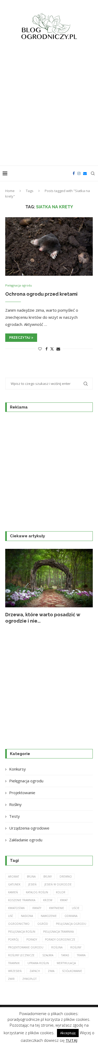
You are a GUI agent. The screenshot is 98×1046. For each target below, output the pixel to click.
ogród (42, 924)
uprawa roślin (38, 963)
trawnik (14, 963)
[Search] (92, 173)
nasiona (27, 916)
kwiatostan (16, 908)
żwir (11, 979)
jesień (32, 884)
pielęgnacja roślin (21, 931)
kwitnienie (56, 908)
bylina (31, 876)
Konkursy (17, 769)
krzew (47, 900)
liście (75, 908)
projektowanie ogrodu (25, 947)
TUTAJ (71, 1040)
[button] (12, 586)
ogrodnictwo (19, 924)
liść (10, 916)
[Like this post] (40, 348)
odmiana (71, 916)
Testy (14, 816)
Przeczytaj (19, 337)
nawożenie (49, 916)
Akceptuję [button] (68, 1033)
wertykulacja (66, 963)
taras (65, 955)
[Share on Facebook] (46, 348)
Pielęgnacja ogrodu (26, 780)
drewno (66, 876)
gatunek (14, 884)
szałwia (47, 955)
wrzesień (15, 971)
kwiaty (36, 908)
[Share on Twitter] (52, 348)
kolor (60, 892)
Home (10, 190)
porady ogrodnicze (60, 939)
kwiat (64, 900)
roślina (56, 947)
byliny (47, 876)
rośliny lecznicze (21, 955)
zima (51, 971)
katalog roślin (37, 892)
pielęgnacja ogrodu (71, 924)
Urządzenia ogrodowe (29, 828)
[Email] (85, 173)
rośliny (75, 947)
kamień (13, 892)
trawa (81, 955)
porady (31, 939)
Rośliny (15, 804)
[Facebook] (74, 173)
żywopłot (29, 979)
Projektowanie (22, 792)
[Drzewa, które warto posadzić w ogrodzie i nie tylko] (49, 578)
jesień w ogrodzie (58, 884)
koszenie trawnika (21, 900)
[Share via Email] (58, 348)
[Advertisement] (49, 106)
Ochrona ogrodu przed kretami (41, 294)
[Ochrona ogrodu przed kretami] (49, 246)
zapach (35, 971)
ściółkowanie (72, 971)
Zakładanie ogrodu (25, 839)
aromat (13, 876)
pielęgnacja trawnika (58, 931)
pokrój (13, 939)
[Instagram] (78, 173)
